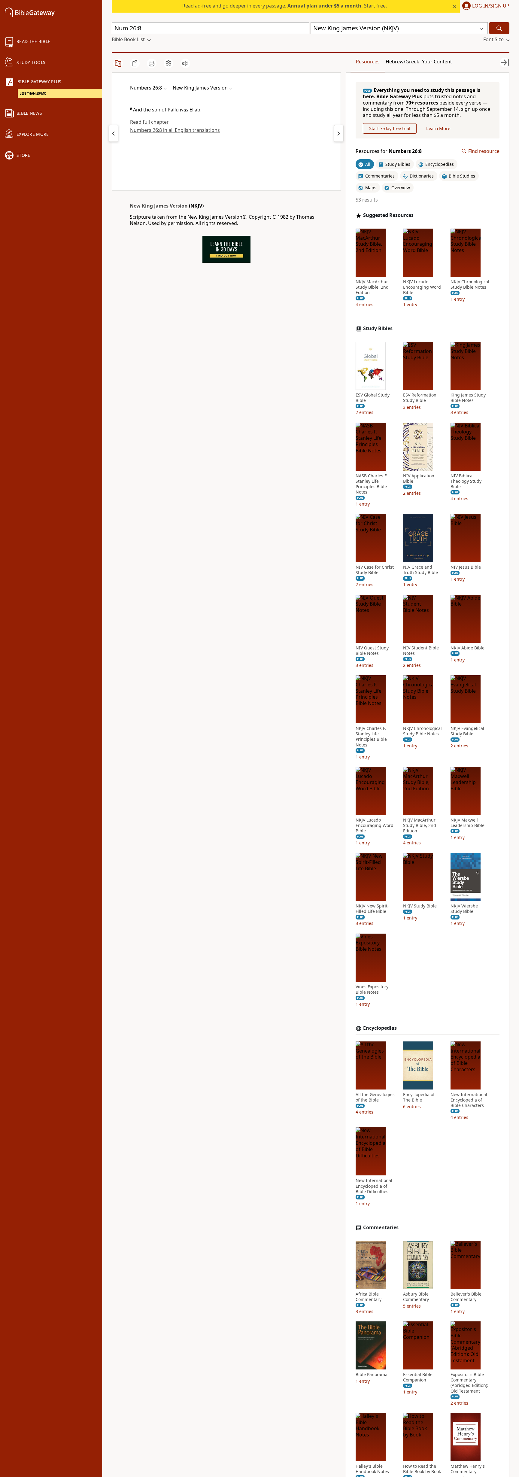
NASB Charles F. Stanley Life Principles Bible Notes (371, 484)
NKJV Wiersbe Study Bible (464, 908)
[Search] (499, 28)
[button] (484, 6)
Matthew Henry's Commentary (468, 1468)
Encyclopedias (380, 1028)
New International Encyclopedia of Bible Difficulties (374, 1186)
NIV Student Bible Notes (421, 650)
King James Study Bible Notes (468, 397)
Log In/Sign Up (490, 6)
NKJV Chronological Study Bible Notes (470, 284)
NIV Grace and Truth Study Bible (420, 569)
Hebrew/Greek (402, 61)
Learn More (438, 128)
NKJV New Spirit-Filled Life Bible (372, 908)
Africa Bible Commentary (368, 1296)
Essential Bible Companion (417, 1377)
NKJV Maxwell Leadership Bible (467, 822)
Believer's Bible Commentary (466, 1296)
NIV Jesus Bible (466, 567)
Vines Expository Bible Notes (372, 989)
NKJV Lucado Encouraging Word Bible (422, 287)
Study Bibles (378, 328)
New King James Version (159, 205)
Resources (368, 61)
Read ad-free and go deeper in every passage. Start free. (284, 5)
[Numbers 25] (113, 133)
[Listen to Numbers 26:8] (185, 63)
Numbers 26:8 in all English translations (175, 130)
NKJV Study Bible (420, 906)
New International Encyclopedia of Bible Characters (469, 1100)
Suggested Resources (388, 215)
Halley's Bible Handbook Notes (372, 1468)
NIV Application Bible (418, 478)
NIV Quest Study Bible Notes (372, 650)
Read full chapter (149, 122)
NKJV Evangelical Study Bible (467, 731)
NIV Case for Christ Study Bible (375, 569)
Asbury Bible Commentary (416, 1296)
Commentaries (381, 1227)
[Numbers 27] (339, 133)
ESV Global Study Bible (373, 397)
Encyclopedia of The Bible (419, 1097)
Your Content (437, 61)
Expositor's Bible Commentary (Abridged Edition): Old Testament (469, 1383)
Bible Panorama (371, 1374)
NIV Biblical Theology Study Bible (466, 481)
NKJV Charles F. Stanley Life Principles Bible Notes (371, 737)
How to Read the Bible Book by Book (422, 1468)
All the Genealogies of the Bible (375, 1097)
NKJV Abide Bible (467, 648)
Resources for (389, 151)
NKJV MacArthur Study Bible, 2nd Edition (372, 287)
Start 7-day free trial (389, 128)
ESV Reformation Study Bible (419, 397)
